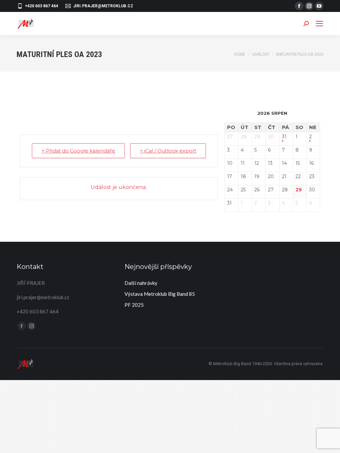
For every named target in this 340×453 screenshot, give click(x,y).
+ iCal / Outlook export (168, 151)
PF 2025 (134, 305)
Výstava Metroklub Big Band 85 (160, 294)
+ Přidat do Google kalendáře (78, 151)
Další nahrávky (141, 283)
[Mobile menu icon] (319, 24)
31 (284, 137)
